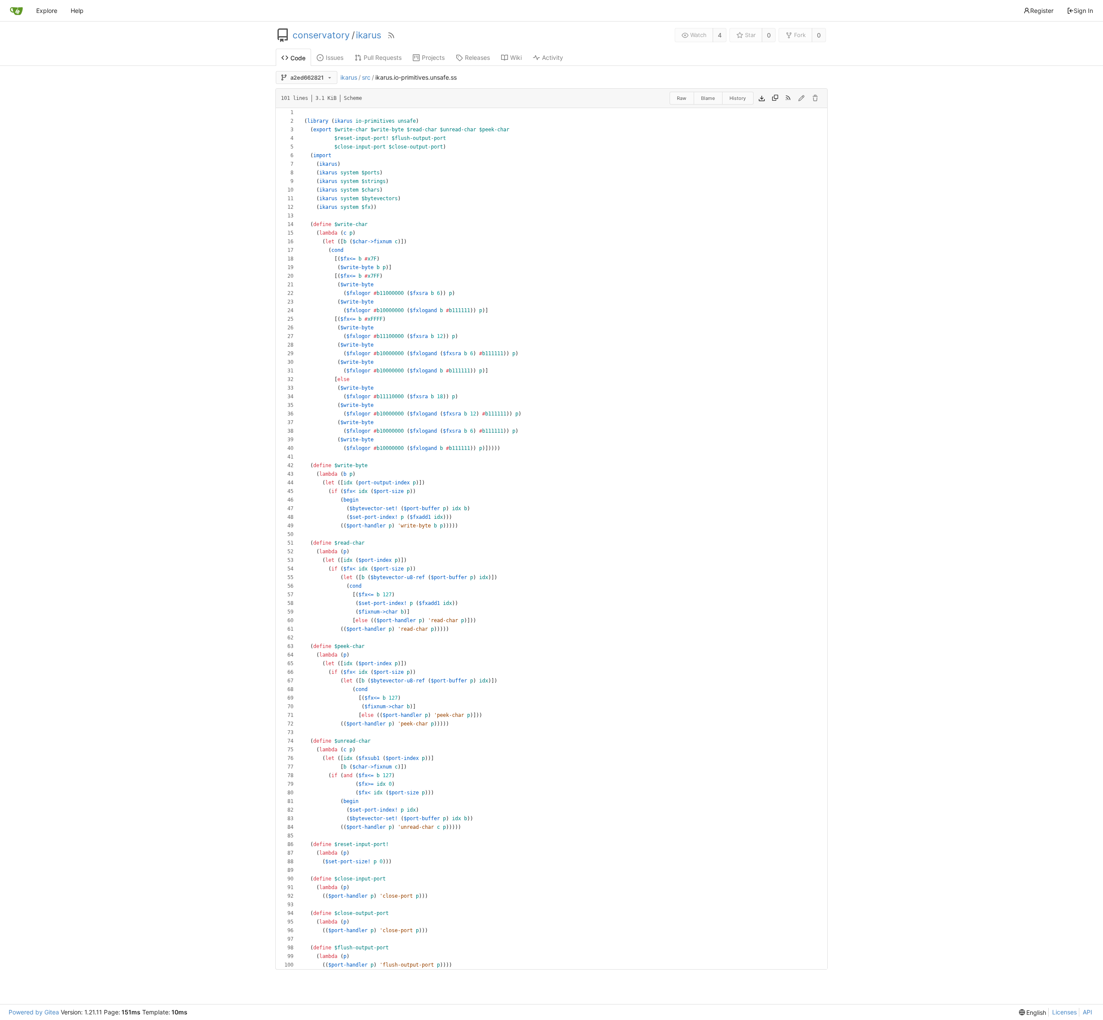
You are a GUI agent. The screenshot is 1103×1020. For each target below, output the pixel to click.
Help (77, 10)
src (366, 77)
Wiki (516, 57)
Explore (46, 10)
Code (297, 58)
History (737, 98)
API (1087, 1012)
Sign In (1083, 10)
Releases (477, 57)
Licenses (1064, 1012)
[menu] (1033, 1012)
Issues (334, 57)
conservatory (321, 35)
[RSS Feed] (391, 35)
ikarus (368, 35)
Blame (708, 98)
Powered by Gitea (34, 1012)
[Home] (16, 11)
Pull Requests (383, 57)
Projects (433, 57)
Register (1041, 10)
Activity (552, 57)
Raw (681, 98)
